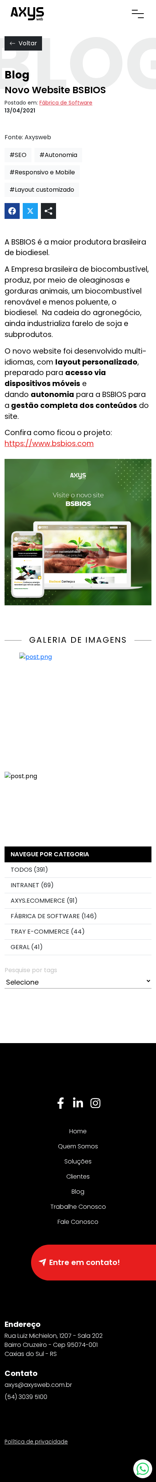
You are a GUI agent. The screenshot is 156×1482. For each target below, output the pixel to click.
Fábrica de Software (65, 102)
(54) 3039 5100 (26, 1397)
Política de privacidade (36, 1441)
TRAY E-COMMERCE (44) (48, 931)
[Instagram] (95, 1103)
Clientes (78, 1176)
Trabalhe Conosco (78, 1206)
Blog (78, 1191)
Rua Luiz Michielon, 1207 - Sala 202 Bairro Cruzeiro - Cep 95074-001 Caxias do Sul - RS (54, 1344)
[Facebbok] (60, 1103)
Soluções (78, 1161)
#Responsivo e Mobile (42, 172)
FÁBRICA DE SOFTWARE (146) (54, 916)
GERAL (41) (27, 947)
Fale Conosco (78, 1221)
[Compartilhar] (48, 211)
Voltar (28, 43)
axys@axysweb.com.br (38, 1384)
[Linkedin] (78, 1103)
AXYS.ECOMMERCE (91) (44, 900)
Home (78, 1131)
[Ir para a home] (27, 13)
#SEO (18, 155)
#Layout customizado (41, 189)
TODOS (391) (29, 869)
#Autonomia (58, 155)
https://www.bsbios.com (49, 444)
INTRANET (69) (32, 885)
